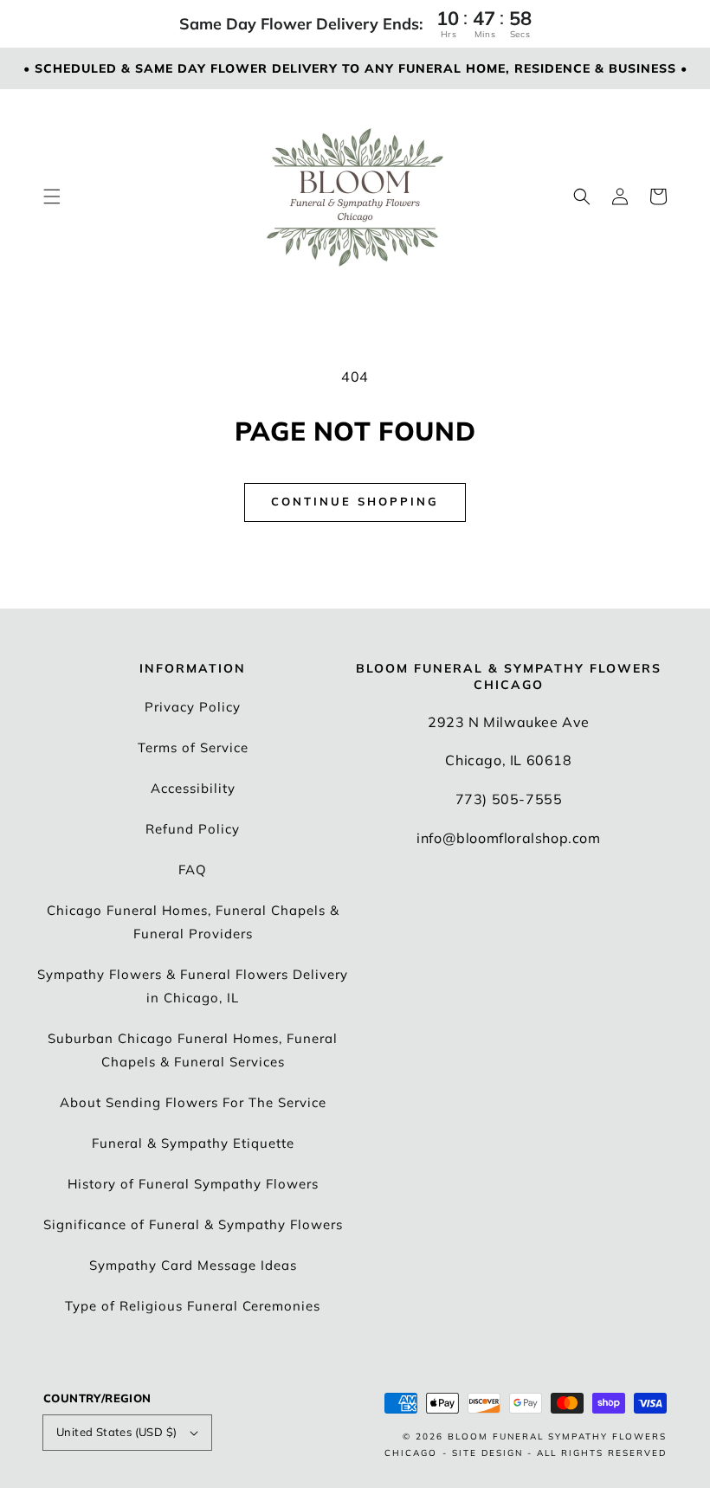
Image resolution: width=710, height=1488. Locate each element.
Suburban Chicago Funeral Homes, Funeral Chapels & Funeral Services (193, 1050)
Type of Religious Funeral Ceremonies (192, 1306)
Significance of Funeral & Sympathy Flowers (193, 1224)
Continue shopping (355, 501)
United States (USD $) (116, 1432)
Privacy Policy (193, 707)
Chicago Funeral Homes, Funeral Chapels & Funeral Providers (193, 922)
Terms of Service (193, 747)
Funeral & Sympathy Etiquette (193, 1143)
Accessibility (193, 788)
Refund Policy (192, 829)
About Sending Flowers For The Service (193, 1102)
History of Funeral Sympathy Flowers (193, 1184)
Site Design (487, 1453)
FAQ (192, 869)
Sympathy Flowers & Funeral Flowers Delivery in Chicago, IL (192, 986)
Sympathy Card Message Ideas (193, 1265)
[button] (52, 196)
